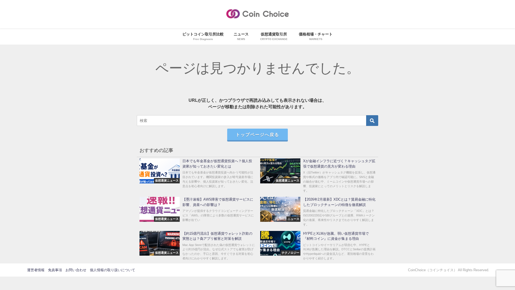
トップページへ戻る (257, 134)
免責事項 (55, 270)
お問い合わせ (75, 270)
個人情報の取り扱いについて (112, 270)
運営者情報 (36, 270)
